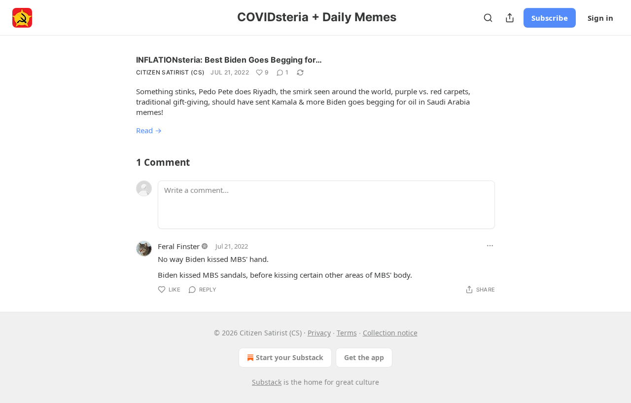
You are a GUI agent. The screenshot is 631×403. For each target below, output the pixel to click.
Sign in (600, 18)
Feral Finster (179, 246)
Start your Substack (289, 357)
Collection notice (390, 332)
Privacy (319, 332)
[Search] (488, 18)
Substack (266, 382)
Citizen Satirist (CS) (170, 72)
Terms (347, 332)
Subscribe (549, 18)
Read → (149, 130)
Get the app (364, 357)
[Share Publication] (510, 18)
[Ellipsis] (490, 246)
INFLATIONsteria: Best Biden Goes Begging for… (229, 60)
